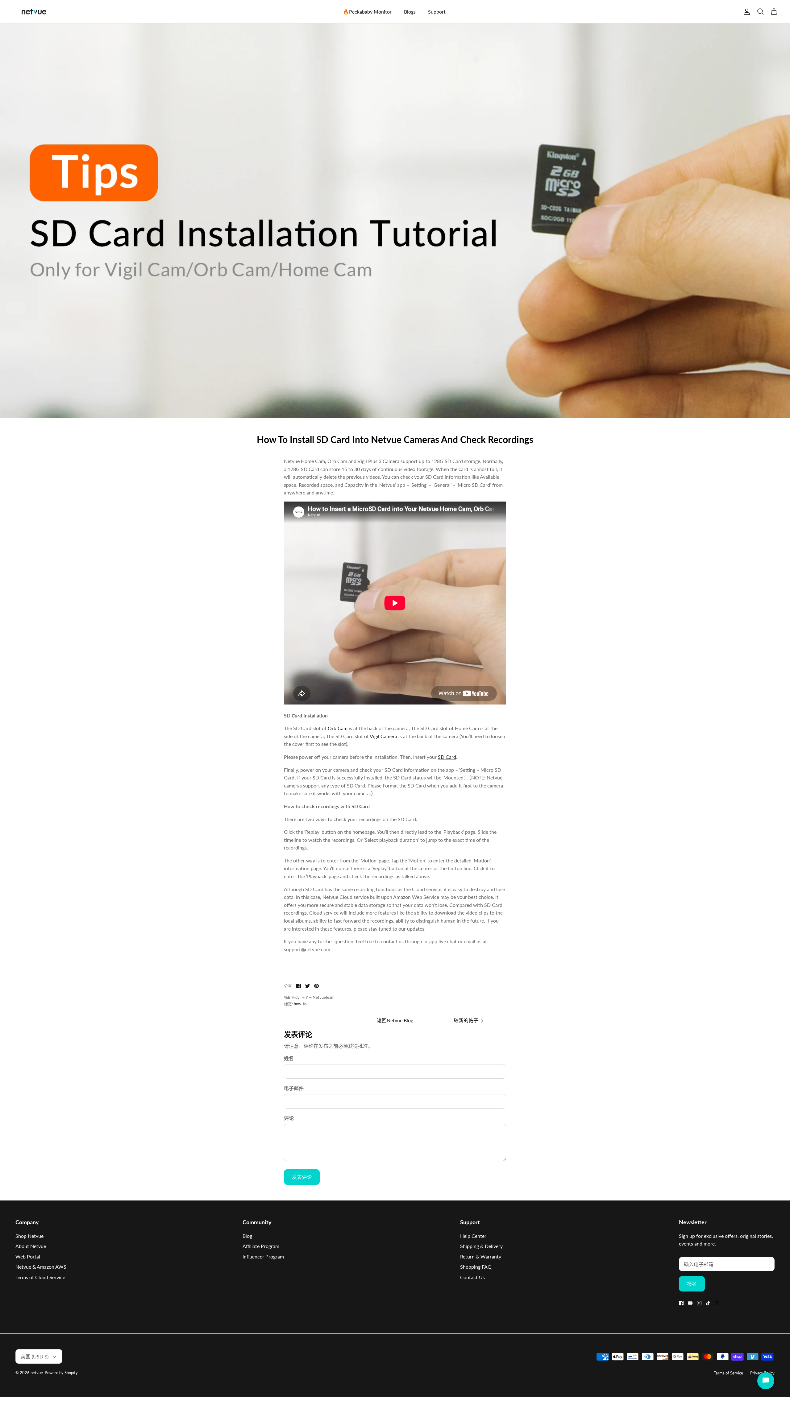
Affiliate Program (261, 1246)
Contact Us (472, 1277)
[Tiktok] (708, 1303)
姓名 (289, 1058)
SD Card (447, 757)
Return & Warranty (480, 1256)
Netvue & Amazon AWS (40, 1267)
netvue (37, 1372)
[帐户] (745, 11)
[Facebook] (681, 1303)
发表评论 (302, 1177)
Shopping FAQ (476, 1267)
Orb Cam (337, 728)
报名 (692, 1284)
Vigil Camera (383, 736)
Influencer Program (263, 1256)
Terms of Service (728, 1372)
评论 (289, 1118)
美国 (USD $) (34, 1356)
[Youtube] (690, 1303)
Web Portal (27, 1256)
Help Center (473, 1236)
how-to (300, 1003)
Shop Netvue (29, 1236)
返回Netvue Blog (395, 1020)
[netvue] (34, 11)
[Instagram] (699, 1303)
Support (437, 11)
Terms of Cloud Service (40, 1277)
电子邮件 (294, 1088)
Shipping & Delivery (481, 1246)
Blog (247, 1236)
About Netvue (30, 1246)
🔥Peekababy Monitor (367, 11)
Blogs (410, 11)
